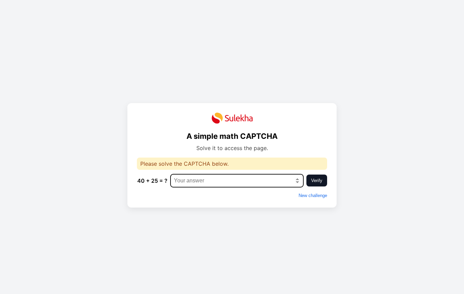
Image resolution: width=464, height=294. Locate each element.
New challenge (313, 195)
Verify (316, 180)
